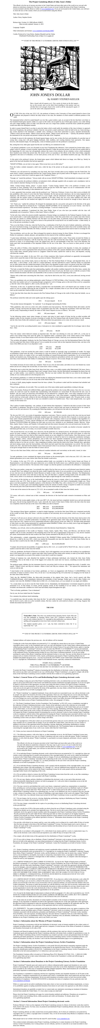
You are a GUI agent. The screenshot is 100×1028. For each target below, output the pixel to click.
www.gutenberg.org (47, 9)
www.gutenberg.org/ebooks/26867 (43, 31)
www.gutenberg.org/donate (21, 981)
